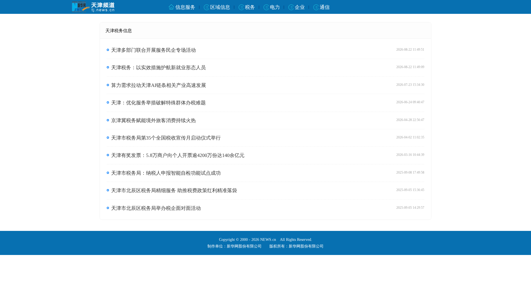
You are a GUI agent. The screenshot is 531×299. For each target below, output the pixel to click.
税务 (250, 7)
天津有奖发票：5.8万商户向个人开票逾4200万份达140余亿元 (177, 155)
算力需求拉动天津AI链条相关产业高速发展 (158, 85)
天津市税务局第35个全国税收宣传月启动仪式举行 (166, 138)
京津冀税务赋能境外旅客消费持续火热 (153, 120)
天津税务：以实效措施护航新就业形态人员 (158, 67)
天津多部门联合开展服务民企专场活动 (153, 50)
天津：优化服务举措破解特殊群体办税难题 (158, 102)
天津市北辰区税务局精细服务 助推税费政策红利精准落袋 (174, 190)
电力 (275, 7)
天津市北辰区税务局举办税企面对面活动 (156, 208)
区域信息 (220, 7)
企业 (300, 7)
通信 (325, 7)
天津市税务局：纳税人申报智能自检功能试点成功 (166, 173)
